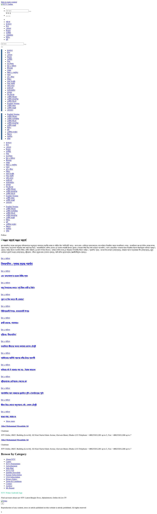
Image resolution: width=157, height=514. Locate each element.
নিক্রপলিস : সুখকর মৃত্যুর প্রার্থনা (17, 263)
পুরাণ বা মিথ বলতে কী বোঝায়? (12, 299)
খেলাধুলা (8, 28)
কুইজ (8, 139)
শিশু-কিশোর (10, 95)
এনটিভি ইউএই (11, 101)
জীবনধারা (10, 68)
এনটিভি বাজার (11, 106)
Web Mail (9, 468)
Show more (10, 421)
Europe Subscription (14, 475)
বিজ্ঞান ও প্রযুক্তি (12, 72)
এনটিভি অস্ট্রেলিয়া (13, 119)
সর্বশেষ (8, 22)
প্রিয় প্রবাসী (11, 84)
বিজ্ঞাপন (9, 134)
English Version (13, 103)
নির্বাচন (9, 79)
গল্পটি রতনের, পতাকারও (9, 322)
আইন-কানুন (10, 86)
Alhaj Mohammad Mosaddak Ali (14, 426)
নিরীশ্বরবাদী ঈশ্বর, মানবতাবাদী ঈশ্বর (15, 311)
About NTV (10, 459)
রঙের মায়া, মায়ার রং (8, 416)
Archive (9, 486)
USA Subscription (13, 477)
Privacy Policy (11, 479)
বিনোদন (8, 31)
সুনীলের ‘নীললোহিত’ (8, 334)
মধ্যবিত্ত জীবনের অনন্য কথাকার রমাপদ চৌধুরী (18, 346)
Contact (9, 484)
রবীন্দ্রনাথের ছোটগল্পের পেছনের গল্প (14, 381)
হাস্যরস (9, 92)
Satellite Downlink (13, 473)
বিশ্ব (7, 26)
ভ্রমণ (9, 75)
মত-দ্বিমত (10, 64)
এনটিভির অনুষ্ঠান (12, 132)
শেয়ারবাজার (9, 35)
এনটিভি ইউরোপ (12, 97)
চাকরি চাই (10, 88)
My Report (10, 488)
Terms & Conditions (14, 481)
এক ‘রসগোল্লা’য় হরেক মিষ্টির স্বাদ (14, 276)
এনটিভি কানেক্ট (11, 108)
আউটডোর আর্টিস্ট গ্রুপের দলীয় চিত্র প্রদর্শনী (18, 358)
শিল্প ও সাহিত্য (11, 66)
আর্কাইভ (9, 136)
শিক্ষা (8, 61)
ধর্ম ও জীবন (10, 77)
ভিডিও (8, 37)
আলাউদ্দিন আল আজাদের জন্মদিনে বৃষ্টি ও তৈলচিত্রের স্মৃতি (22, 393)
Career (8, 461)
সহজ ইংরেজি (11, 81)
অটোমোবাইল (11, 90)
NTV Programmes (13, 464)
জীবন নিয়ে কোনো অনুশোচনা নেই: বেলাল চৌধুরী (19, 404)
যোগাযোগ (10, 110)
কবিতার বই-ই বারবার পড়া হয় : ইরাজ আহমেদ (18, 369)
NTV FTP (10, 470)
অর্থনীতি (8, 33)
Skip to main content (9, 2)
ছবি (7, 39)
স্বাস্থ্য (9, 70)
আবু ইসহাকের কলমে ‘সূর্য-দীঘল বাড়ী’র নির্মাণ (18, 287)
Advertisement (11, 466)
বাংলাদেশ (8, 24)
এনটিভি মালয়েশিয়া (12, 99)
